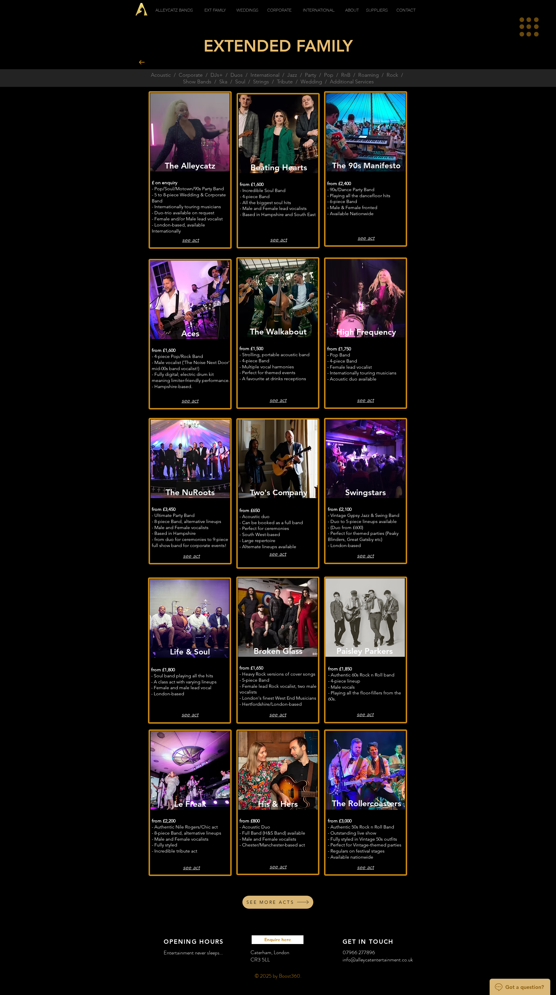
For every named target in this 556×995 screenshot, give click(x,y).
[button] (529, 26)
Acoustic (161, 75)
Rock (392, 75)
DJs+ (217, 75)
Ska (223, 81)
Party (310, 75)
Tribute (285, 81)
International (264, 75)
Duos (237, 75)
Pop (328, 75)
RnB (345, 75)
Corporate (191, 75)
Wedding (311, 81)
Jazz (292, 75)
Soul (240, 81)
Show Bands (197, 81)
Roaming (368, 75)
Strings (261, 81)
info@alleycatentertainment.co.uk (378, 959)
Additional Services (352, 81)
